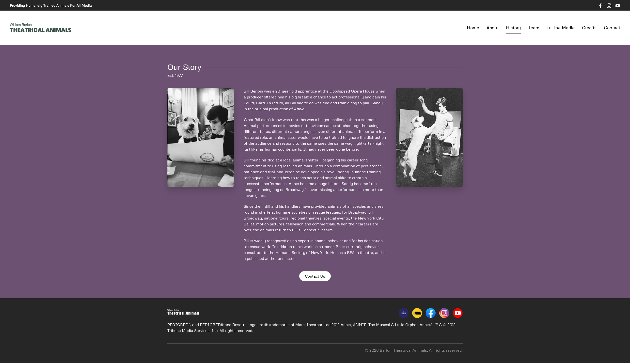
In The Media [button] (561, 27)
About (493, 27)
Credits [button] (589, 27)
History (513, 27)
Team (533, 27)
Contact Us (315, 276)
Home (473, 27)
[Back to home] (40, 27)
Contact (612, 27)
